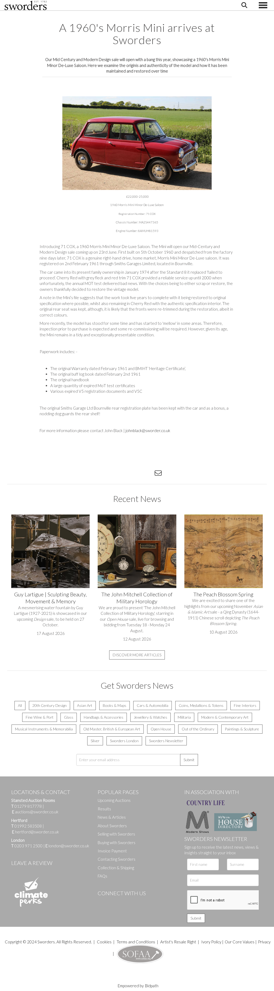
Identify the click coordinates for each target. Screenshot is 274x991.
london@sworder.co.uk (67, 845)
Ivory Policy (211, 941)
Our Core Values (239, 941)
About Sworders (112, 825)
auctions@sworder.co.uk (35, 811)
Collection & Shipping (116, 867)
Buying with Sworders (116, 842)
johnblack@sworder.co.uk (147, 430)
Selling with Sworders (116, 834)
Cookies (104, 941)
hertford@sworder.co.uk (37, 831)
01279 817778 (28, 806)
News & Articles (112, 817)
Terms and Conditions (136, 941)
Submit (189, 759)
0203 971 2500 (28, 845)
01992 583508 (28, 826)
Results (104, 808)
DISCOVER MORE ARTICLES (137, 655)
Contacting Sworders (116, 859)
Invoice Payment (112, 850)
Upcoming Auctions (114, 800)
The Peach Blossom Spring (223, 594)
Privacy (264, 941)
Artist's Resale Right (178, 941)
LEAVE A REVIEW (31, 863)
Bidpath (151, 985)
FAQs (102, 876)
